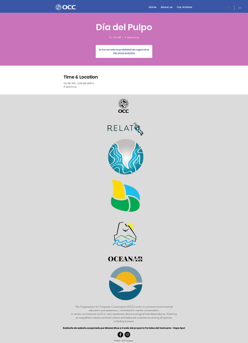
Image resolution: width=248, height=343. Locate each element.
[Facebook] (120, 334)
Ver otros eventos (124, 53)
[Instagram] (127, 334)
